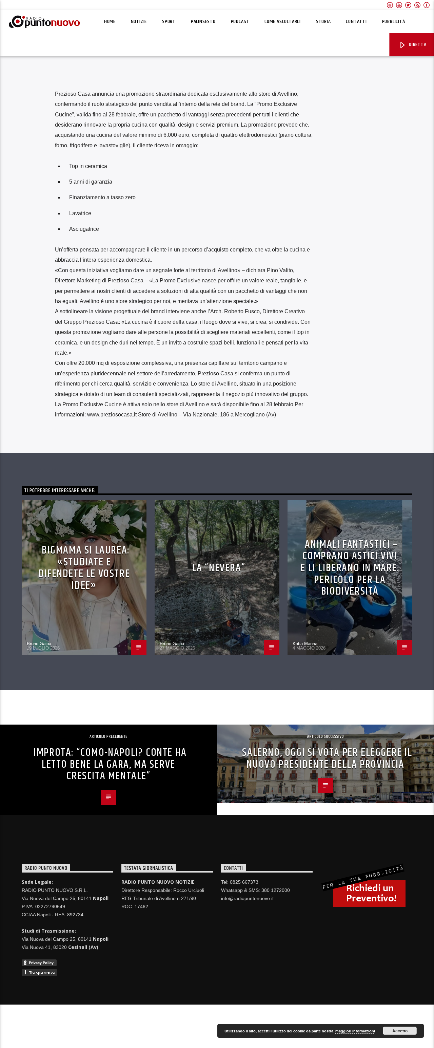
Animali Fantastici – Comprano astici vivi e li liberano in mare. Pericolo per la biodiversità (349, 568)
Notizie (139, 21)
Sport (169, 21)
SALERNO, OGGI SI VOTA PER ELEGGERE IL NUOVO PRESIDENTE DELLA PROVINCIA (327, 758)
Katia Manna (305, 643)
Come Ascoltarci (282, 21)
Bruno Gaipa (39, 643)
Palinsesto (203, 21)
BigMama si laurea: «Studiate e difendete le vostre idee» (84, 568)
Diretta (417, 44)
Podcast (240, 21)
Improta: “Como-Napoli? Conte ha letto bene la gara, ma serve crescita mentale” (110, 764)
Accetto (400, 1031)
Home (110, 21)
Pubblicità (393, 21)
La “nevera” (218, 568)
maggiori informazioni (355, 1030)
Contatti (356, 21)
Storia (323, 21)
